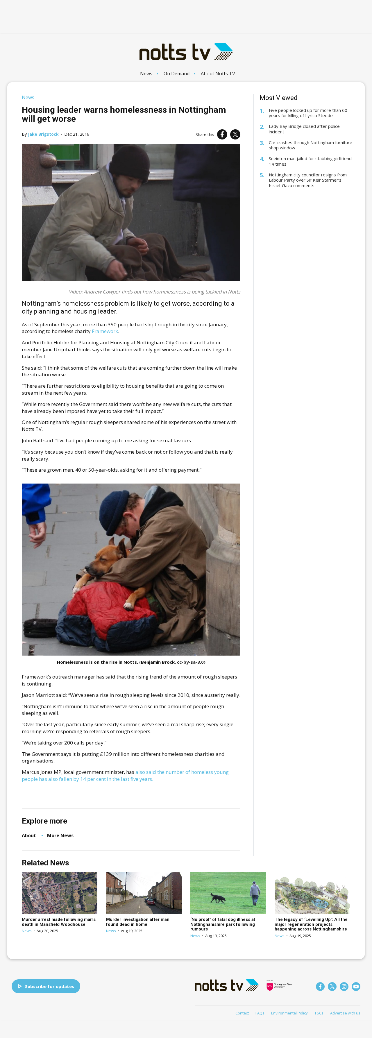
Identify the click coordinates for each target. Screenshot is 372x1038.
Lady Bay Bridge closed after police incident (304, 129)
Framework (105, 331)
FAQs (259, 1013)
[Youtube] (356, 986)
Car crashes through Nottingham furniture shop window (310, 145)
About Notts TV (218, 73)
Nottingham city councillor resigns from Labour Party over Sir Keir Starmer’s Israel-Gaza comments (308, 180)
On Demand (176, 73)
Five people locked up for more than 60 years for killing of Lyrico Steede (308, 113)
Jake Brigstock (43, 134)
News (146, 73)
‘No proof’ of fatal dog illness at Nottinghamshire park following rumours (222, 924)
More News (60, 835)
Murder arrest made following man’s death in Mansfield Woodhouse (59, 922)
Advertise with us (345, 1013)
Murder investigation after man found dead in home (137, 922)
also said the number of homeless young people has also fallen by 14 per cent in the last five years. (125, 775)
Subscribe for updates (49, 986)
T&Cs (318, 1013)
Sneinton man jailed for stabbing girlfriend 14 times (310, 161)
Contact (242, 1013)
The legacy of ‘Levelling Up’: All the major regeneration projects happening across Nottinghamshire (311, 924)
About (29, 835)
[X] (235, 134)
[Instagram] (344, 986)
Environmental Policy (289, 1013)
